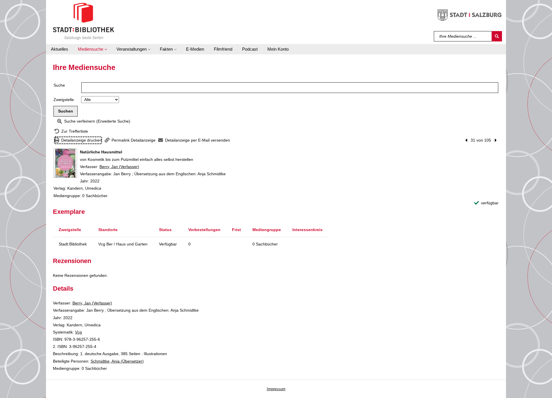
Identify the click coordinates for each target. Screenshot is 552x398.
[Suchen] (497, 36)
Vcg (78, 332)
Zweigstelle (63, 99)
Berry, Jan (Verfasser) (119, 166)
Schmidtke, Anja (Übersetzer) (117, 361)
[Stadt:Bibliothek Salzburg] (83, 21)
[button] (92, 49)
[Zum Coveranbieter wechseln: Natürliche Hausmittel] (65, 163)
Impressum (276, 389)
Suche (59, 85)
